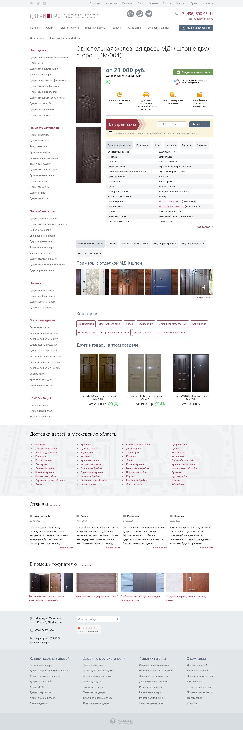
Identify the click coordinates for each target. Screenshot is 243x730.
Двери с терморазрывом (43, 218)
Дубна (175, 448)
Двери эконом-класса (42, 290)
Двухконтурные (142, 332)
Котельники (178, 456)
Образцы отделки (39, 405)
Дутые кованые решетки (43, 350)
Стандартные (146, 324)
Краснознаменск (90, 460)
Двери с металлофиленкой (45, 86)
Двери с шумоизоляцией (43, 258)
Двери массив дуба (40, 103)
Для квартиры (86, 324)
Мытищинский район (137, 468)
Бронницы (86, 444)
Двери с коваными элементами (47, 97)
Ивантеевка (178, 452)
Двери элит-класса (40, 307)
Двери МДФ (36, 63)
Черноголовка (88, 484)
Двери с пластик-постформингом (48, 80)
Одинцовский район (92, 472)
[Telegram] (149, 14)
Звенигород (132, 452)
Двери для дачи (39, 181)
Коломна (86, 456)
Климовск (40, 456)
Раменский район (90, 476)
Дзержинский (179, 444)
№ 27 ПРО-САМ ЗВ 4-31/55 (171, 206)
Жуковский (87, 452)
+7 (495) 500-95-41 (196, 13)
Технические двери (40, 163)
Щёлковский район (136, 480)
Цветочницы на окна (41, 385)
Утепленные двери (40, 253)
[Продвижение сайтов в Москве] (121, 721)
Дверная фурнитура (41, 411)
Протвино (177, 472)
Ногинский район (44, 472)
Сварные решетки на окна (44, 333)
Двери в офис (37, 192)
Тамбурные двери (39, 146)
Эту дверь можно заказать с (195, 81)
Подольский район (136, 472)
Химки (38, 484)
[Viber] (130, 14)
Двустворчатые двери (42, 270)
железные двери (39, 642)
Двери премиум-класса (43, 301)
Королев (131, 456)
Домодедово (133, 448)
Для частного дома (109, 324)
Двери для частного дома (44, 169)
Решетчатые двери (40, 230)
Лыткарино (41, 464)
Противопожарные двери (44, 158)
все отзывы (55, 505)
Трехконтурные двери (42, 247)
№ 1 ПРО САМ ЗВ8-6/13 (170, 201)
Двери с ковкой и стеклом (44, 92)
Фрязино (176, 480)
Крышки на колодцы (41, 379)
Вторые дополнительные (115, 332)
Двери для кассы (39, 198)
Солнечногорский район (94, 480)
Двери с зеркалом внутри (44, 68)
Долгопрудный (89, 448)
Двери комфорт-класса (42, 296)
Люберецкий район (91, 468)
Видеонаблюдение (40, 416)
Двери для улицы (39, 187)
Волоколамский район (138, 444)
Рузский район (180, 476)
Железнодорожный (46, 452)
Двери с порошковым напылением (49, 57)
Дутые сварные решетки (43, 344)
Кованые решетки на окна (44, 339)
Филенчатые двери (40, 74)
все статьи (85, 565)
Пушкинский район (45, 476)
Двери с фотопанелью (42, 109)
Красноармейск (44, 460)
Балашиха (40, 444)
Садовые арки (37, 373)
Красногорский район (183, 464)
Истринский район (91, 464)
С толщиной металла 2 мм (173, 324)
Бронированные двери (42, 235)
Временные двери (40, 152)
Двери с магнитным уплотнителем (49, 224)
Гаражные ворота (39, 327)
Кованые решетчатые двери (45, 368)
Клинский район (135, 464)
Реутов (130, 476)
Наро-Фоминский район (185, 468)
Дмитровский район (46, 448)
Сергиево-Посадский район (50, 480)
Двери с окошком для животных (47, 264)
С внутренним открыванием (172, 332)
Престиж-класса (87, 332)
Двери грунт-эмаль (40, 115)
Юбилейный (178, 484)
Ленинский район (44, 468)
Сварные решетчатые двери (45, 362)
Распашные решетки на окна (45, 356)
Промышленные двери (42, 175)
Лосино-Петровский (183, 460)
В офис (129, 324)
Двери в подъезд (39, 140)
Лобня (129, 460)
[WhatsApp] (139, 14)
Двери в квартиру (39, 135)
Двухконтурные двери (42, 241)
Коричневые (199, 324)
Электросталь (134, 484)
